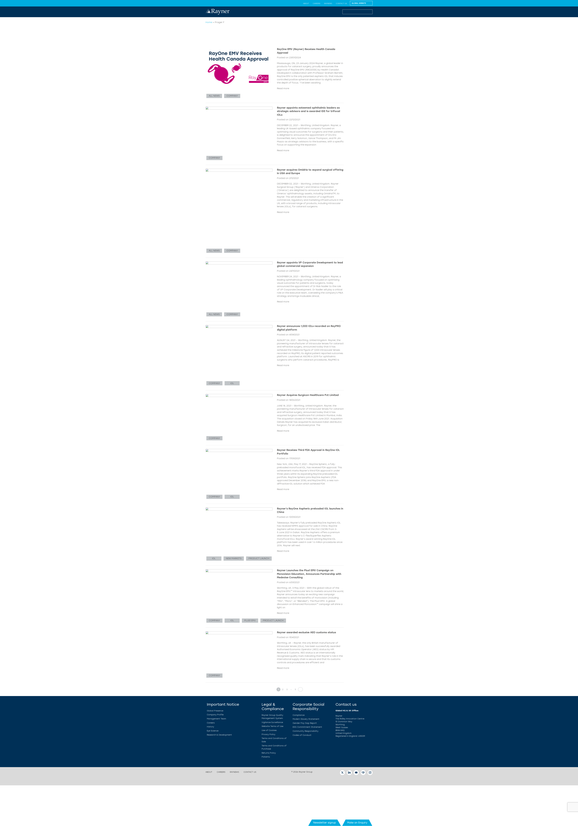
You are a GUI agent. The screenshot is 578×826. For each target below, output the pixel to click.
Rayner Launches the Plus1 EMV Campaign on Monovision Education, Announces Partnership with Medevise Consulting (309, 574)
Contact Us (341, 3)
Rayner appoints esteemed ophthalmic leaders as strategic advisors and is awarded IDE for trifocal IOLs (308, 111)
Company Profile (215, 715)
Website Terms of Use (272, 726)
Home (208, 22)
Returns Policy (269, 753)
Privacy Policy (268, 734)
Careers (316, 3)
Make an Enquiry (357, 822)
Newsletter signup (324, 822)
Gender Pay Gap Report (305, 723)
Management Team (216, 719)
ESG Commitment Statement (307, 727)
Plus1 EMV (250, 620)
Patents (266, 757)
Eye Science (212, 731)
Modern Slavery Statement (306, 719)
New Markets (233, 558)
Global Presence (215, 711)
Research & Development (219, 735)
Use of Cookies (269, 730)
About (306, 3)
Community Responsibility (305, 731)
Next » (299, 689)
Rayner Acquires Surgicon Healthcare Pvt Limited (308, 395)
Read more (283, 88)
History (210, 727)
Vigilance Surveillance (272, 722)
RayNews (328, 3)
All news (214, 95)
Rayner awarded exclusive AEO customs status (306, 632)
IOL (232, 383)
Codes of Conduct (302, 735)
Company (232, 95)
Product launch (259, 558)
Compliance (299, 715)
